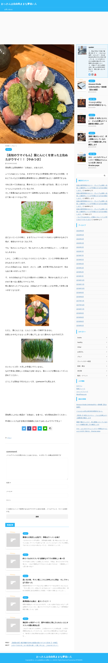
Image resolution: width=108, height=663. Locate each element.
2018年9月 (80, 292)
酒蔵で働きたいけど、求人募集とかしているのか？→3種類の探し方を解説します (91, 423)
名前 (8, 482)
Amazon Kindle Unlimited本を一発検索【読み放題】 (97, 87)
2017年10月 (80, 305)
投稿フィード (80, 389)
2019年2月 (80, 272)
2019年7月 (80, 255)
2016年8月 (80, 317)
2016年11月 (80, 309)
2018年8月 (80, 297)
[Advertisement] (54, 27)
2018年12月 (80, 280)
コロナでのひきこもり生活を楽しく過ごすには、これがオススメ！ (35, 645)
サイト (8, 500)
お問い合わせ (8, 9)
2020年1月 (80, 251)
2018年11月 (80, 284)
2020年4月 (80, 239)
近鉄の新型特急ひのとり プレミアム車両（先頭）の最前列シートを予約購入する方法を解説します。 (91, 187)
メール (9, 491)
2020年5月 (80, 235)
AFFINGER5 (78, 660)
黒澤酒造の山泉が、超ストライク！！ (37, 601)
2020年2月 (80, 247)
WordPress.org (81, 394)
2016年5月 (80, 325)
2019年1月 (80, 276)
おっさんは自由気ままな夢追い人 (19, 3)
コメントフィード (82, 391)
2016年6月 (80, 321)
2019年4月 (80, 264)
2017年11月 (80, 301)
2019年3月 (80, 268)
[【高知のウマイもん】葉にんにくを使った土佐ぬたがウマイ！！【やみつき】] (40, 428)
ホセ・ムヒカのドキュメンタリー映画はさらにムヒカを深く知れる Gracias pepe (91, 430)
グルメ (9, 438)
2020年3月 (80, 243)
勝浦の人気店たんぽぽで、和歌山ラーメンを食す (41, 537)
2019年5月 (80, 259)
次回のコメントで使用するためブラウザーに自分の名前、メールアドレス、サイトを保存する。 (36, 510)
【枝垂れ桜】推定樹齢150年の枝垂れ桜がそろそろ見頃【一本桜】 (34, 643)
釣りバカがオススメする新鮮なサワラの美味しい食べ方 (44, 558)
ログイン (79, 386)
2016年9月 (80, 313)
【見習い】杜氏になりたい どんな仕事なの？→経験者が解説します (97, 121)
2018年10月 (80, 288)
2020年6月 (80, 231)
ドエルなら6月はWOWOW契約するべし (89, 411)
